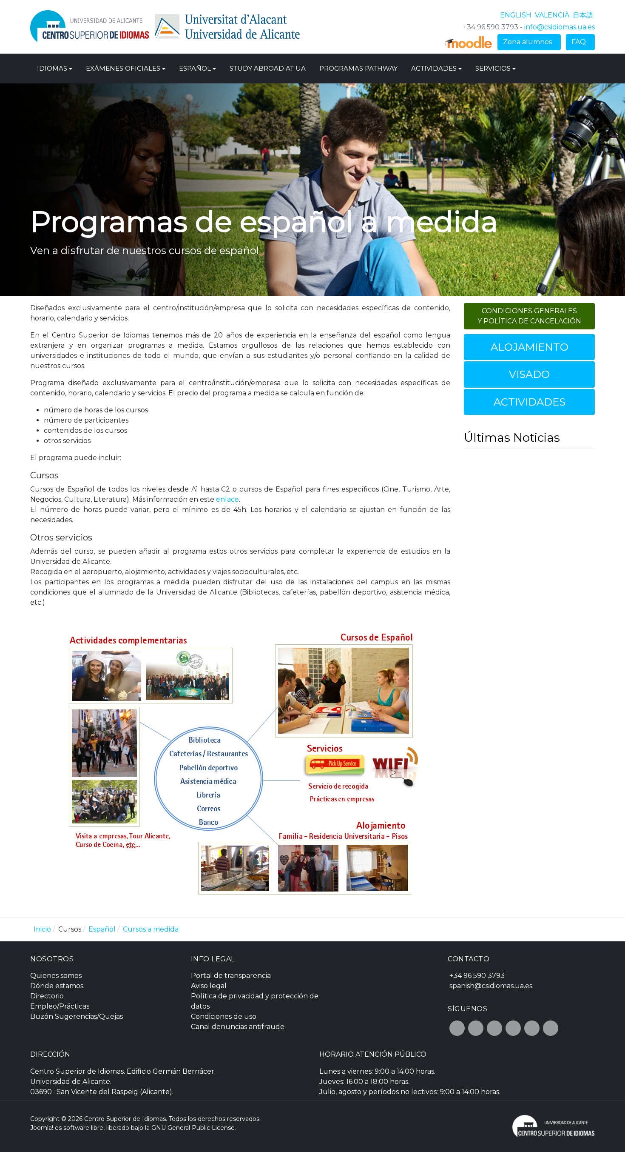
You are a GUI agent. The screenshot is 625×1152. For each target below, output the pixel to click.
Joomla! (41, 1128)
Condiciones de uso (223, 1016)
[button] (54, 68)
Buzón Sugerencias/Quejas (76, 1016)
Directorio (47, 996)
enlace (227, 499)
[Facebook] (457, 1028)
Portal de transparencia (231, 976)
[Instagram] (513, 1028)
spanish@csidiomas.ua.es (490, 986)
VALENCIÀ (553, 15)
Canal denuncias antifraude (237, 1027)
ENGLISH (516, 15)
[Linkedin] (550, 1028)
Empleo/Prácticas (59, 1006)
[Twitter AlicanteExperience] (475, 1028)
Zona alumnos (529, 42)
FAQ (580, 42)
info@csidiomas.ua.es (559, 27)
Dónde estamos (56, 986)
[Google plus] (494, 1028)
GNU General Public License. (193, 1128)
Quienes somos (56, 976)
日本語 (583, 15)
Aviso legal (209, 986)
